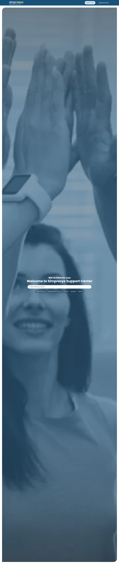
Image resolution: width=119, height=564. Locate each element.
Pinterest (80, 291)
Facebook (73, 291)
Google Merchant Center (54, 291)
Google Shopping (40, 291)
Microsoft (65, 291)
